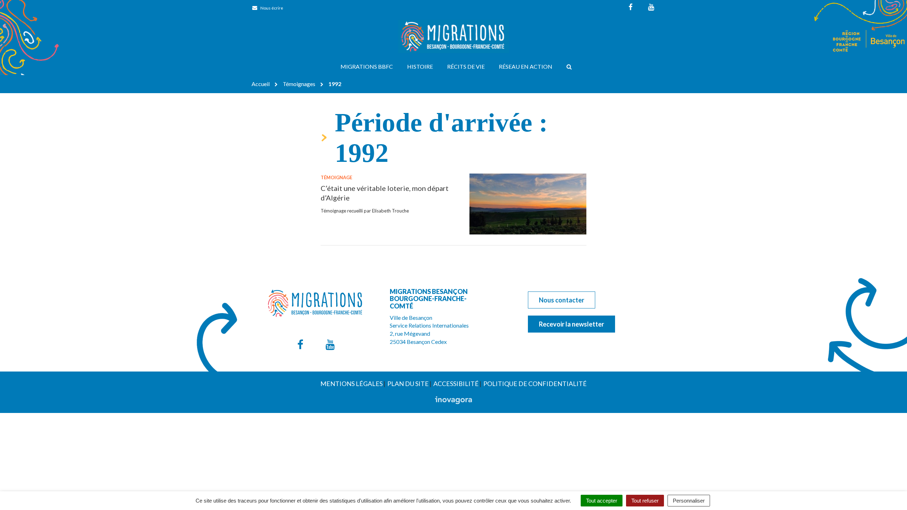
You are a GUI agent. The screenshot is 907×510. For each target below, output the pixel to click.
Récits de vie (466, 66)
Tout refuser (645, 501)
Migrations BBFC (366, 66)
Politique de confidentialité (535, 383)
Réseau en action (525, 66)
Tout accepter (601, 501)
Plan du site (408, 383)
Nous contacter (561, 300)
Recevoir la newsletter (571, 324)
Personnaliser (689, 501)
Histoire (420, 66)
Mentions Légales (351, 383)
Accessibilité (456, 383)
